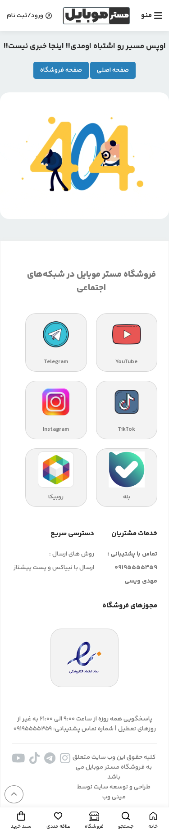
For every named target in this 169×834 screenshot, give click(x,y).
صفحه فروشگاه (61, 70)
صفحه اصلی (113, 70)
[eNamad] (84, 658)
